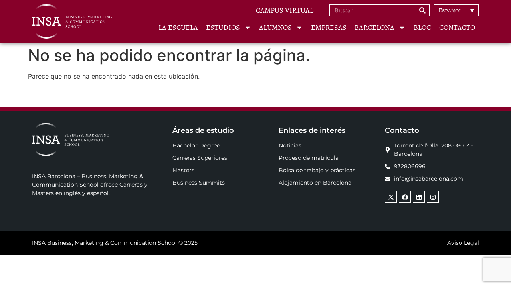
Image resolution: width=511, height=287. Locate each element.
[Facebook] (405, 197)
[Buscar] (422, 10)
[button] (456, 10)
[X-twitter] (391, 197)
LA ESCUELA (178, 27)
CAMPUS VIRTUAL (284, 10)
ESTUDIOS (223, 27)
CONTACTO (457, 27)
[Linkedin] (419, 197)
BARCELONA (374, 27)
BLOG (422, 27)
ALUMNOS (275, 27)
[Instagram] (433, 197)
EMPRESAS (329, 27)
